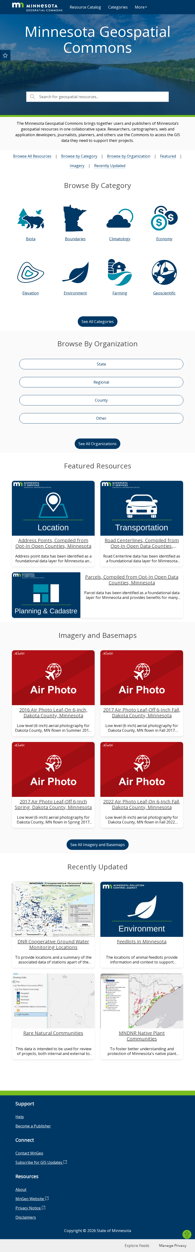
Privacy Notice (28, 1208)
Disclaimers (25, 1217)
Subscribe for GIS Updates (39, 1162)
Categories (118, 7)
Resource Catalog (85, 7)
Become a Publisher (33, 1126)
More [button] (140, 7)
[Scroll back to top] (186, 1234)
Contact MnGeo (29, 1153)
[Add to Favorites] (5, 55)
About (20, 1189)
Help (19, 1116)
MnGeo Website (30, 1198)
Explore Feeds (137, 1245)
